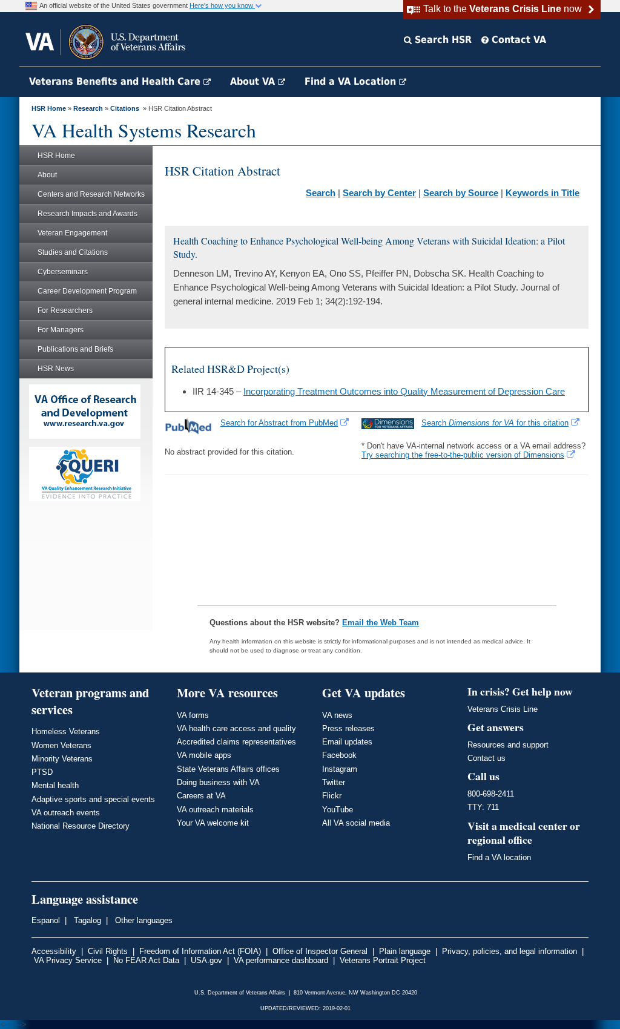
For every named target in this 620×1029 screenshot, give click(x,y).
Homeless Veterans (65, 731)
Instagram (339, 769)
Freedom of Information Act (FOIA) (200, 951)
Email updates (347, 741)
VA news (337, 715)
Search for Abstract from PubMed (279, 422)
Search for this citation (495, 422)
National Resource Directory (80, 825)
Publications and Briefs (75, 349)
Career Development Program (87, 291)
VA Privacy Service (68, 960)
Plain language (404, 951)
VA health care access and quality (236, 728)
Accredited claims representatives (236, 741)
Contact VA (517, 39)
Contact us (486, 758)
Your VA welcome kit (213, 822)
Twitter (333, 782)
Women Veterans (61, 745)
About (47, 175)
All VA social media (356, 822)
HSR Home (48, 108)
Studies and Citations (73, 252)
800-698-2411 (490, 793)
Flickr (331, 795)
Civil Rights (108, 951)
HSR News (56, 368)
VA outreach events (65, 812)
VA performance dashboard (281, 960)
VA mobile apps (204, 755)
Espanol (45, 920)
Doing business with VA (218, 782)
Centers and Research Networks (91, 194)
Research (88, 108)
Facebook (339, 755)
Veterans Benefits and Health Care (116, 81)
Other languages (143, 920)
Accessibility (53, 951)
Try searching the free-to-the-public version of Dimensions (462, 454)
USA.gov (206, 960)
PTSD (42, 772)
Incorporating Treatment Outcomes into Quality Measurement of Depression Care (404, 391)
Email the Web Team (380, 622)
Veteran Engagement (72, 233)
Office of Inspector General (320, 951)
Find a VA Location (352, 81)
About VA (254, 81)
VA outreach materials (215, 809)
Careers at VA (201, 795)
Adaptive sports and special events (93, 799)
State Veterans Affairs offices (228, 769)
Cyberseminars (63, 272)
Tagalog (86, 920)
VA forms (193, 715)
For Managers (61, 330)
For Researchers (65, 310)
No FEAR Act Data (146, 960)
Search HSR (442, 39)
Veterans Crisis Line (502, 709)
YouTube (337, 809)
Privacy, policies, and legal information (509, 951)
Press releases (348, 728)
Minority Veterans (62, 758)
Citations (124, 108)
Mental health (55, 785)
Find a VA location (499, 857)
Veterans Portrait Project (383, 960)
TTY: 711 (483, 807)
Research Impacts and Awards (87, 213)
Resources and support (508, 744)
